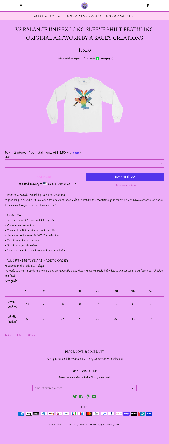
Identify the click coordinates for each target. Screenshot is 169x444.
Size (7, 157)
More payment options (125, 185)
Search (85, 407)
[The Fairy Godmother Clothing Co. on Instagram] (88, 397)
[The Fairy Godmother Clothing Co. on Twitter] (75, 397)
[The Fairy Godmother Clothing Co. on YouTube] (94, 397)
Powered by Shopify (110, 424)
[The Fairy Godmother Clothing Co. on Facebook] (81, 397)
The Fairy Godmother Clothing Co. (83, 424)
